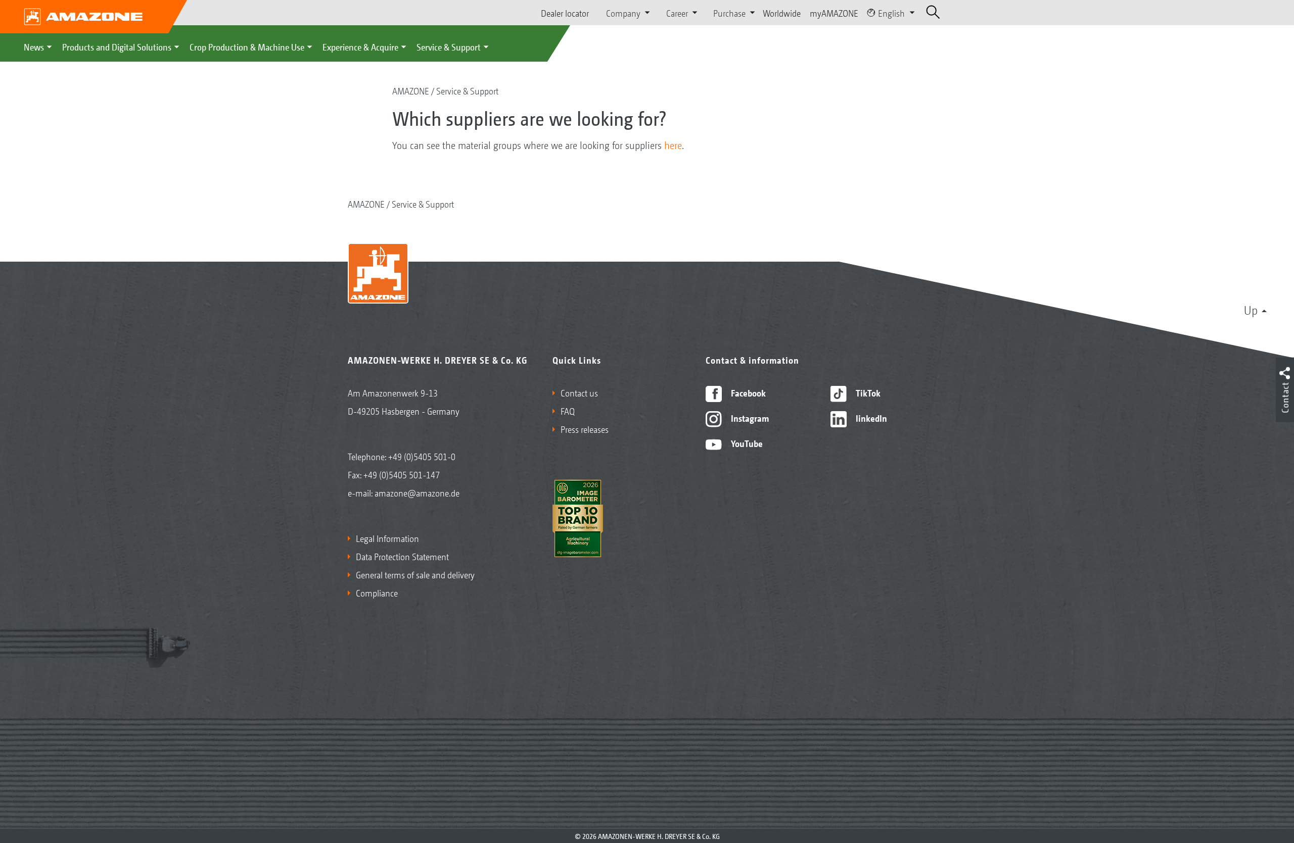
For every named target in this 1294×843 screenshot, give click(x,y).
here (673, 145)
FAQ (568, 410)
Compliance (377, 592)
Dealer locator (565, 12)
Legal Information (387, 537)
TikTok (867, 392)
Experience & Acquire (360, 46)
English (891, 12)
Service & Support (449, 46)
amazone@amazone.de (417, 492)
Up (1251, 310)
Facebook (747, 392)
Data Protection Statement (402, 556)
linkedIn (870, 417)
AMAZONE (410, 90)
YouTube (746, 443)
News (34, 46)
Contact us (579, 392)
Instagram (749, 417)
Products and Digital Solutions (116, 46)
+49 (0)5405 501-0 (421, 456)
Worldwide (782, 12)
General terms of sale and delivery (415, 574)
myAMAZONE (834, 12)
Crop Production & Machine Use (247, 46)
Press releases (585, 428)
